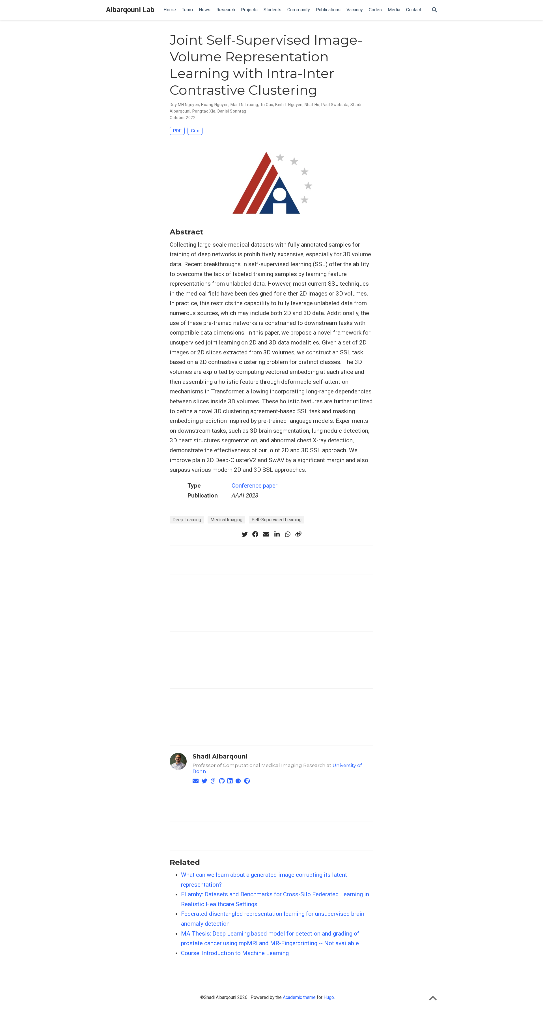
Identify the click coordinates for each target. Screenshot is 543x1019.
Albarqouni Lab (130, 10)
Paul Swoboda (334, 104)
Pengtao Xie (204, 111)
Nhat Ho (312, 104)
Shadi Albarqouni (220, 756)
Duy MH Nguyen (184, 104)
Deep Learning (187, 519)
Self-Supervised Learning (276, 519)
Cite (195, 130)
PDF (177, 130)
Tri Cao (266, 104)
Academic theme (299, 997)
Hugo (329, 997)
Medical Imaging (226, 519)
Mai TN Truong (244, 104)
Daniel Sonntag (231, 111)
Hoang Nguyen (215, 104)
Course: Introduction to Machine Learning (235, 953)
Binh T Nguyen (288, 104)
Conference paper (254, 485)
